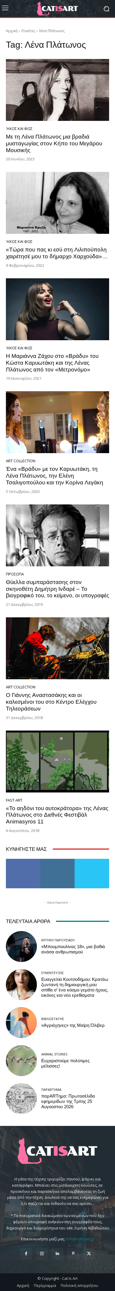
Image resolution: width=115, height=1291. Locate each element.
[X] (89, 1253)
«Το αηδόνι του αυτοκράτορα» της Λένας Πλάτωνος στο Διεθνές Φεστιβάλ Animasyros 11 (57, 815)
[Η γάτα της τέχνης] (57, 8)
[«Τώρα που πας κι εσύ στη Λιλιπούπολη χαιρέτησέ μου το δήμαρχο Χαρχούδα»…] (57, 203)
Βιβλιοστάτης (52, 1018)
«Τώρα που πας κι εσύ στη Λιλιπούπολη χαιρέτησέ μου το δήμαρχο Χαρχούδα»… (57, 253)
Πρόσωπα (15, 574)
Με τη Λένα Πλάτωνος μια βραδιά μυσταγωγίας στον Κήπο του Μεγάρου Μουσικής (54, 143)
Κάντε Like (23, 861)
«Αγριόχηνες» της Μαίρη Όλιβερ (73, 1025)
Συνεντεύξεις (52, 972)
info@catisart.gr (80, 1238)
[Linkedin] (57, 1253)
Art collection (20, 461)
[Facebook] (26, 1253)
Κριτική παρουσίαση (58, 940)
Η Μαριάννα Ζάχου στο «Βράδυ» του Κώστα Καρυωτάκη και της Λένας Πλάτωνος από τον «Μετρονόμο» (52, 363)
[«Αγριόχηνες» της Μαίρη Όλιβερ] (21, 1022)
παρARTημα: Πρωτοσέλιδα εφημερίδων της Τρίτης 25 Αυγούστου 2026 (68, 1101)
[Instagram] (41, 1253)
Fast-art (14, 800)
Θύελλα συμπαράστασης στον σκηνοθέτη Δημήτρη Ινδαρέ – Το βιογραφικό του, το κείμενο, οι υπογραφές (57, 589)
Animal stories (54, 1054)
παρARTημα (51, 1089)
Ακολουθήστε (57, 861)
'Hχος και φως (19, 129)
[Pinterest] (73, 1253)
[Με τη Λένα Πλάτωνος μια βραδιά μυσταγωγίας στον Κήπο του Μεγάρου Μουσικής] (57, 90)
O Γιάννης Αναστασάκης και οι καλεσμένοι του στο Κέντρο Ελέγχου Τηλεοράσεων (51, 702)
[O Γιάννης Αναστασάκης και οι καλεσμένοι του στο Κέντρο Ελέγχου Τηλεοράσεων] (57, 648)
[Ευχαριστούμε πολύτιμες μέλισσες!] (21, 1060)
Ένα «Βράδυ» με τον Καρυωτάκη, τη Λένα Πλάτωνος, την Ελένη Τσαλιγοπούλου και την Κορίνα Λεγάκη (54, 476)
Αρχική (12, 30)
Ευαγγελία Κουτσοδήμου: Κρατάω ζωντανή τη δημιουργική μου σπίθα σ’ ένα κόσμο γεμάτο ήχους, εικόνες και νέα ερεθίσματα (74, 987)
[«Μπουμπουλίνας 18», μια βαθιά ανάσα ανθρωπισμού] (21, 946)
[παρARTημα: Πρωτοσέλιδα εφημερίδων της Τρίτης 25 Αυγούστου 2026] (21, 1098)
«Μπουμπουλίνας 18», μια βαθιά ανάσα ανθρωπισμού (73, 949)
